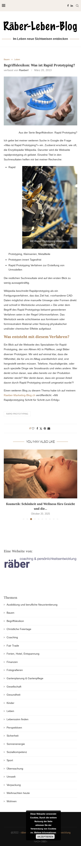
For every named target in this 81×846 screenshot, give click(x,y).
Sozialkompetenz (17, 752)
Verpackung (14, 784)
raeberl (23, 70)
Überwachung (15, 768)
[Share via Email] (48, 428)
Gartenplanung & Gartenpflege (25, 678)
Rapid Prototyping (17, 414)
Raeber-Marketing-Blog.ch (19, 395)
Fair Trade (13, 645)
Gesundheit (13, 694)
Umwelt (11, 776)
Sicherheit (12, 735)
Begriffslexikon (15, 620)
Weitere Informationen (45, 832)
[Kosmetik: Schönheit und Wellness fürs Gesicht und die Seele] (40, 474)
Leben (10, 711)
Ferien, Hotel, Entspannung (23, 653)
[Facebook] (68, 5)
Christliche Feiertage (19, 629)
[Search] (77, 5)
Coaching (12, 637)
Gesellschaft (14, 686)
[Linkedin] (72, 5)
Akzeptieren (45, 836)
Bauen (10, 612)
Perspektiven (14, 727)
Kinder (10, 702)
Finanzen (12, 661)
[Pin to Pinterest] (45, 428)
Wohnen (12, 801)
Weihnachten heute (18, 792)
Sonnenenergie (16, 743)
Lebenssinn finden (17, 719)
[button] (7, 484)
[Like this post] (33, 428)
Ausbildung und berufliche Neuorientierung (32, 604)
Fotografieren (15, 670)
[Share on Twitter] (41, 428)
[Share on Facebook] (37, 428)
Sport (10, 760)
